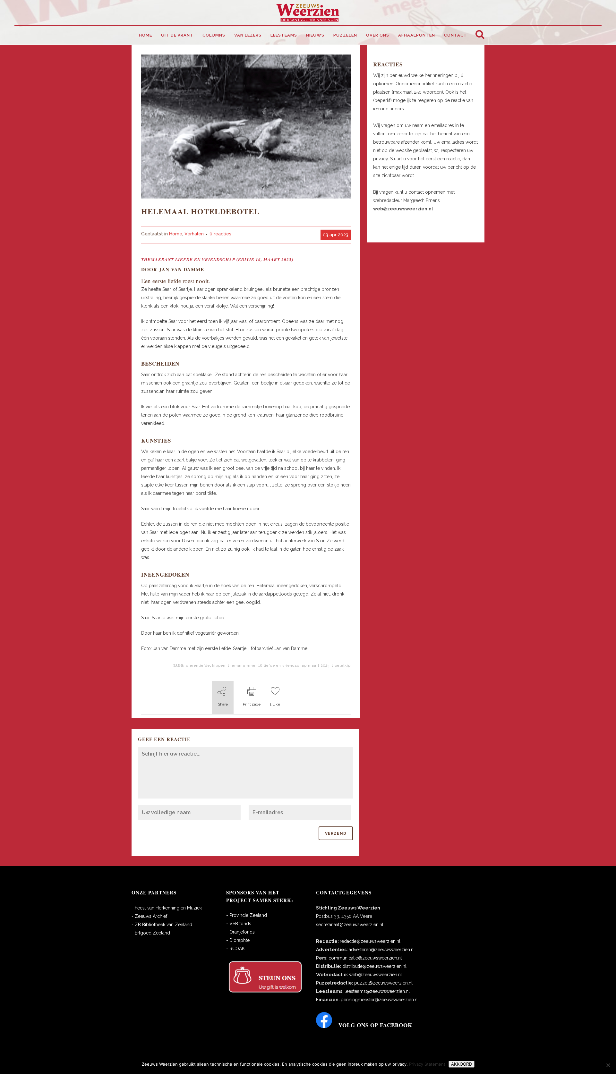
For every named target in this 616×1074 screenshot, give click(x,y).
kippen (219, 665)
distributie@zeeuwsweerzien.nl (374, 966)
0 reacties (220, 233)
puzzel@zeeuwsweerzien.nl (383, 982)
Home (175, 233)
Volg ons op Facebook (375, 1025)
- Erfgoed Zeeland (151, 932)
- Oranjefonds (240, 931)
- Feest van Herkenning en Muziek (167, 907)
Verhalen (194, 233)
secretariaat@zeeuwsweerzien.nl (349, 924)
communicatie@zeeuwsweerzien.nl (365, 957)
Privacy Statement (427, 1064)
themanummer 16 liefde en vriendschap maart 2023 (278, 665)
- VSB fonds (238, 923)
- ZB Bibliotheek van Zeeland (162, 924)
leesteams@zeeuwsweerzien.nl (377, 991)
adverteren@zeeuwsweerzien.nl (382, 949)
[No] (608, 1065)
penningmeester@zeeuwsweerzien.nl (380, 999)
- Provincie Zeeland (246, 915)
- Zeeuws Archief (149, 916)
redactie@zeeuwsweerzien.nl (370, 941)
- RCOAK (235, 948)
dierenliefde (198, 665)
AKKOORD (461, 1064)
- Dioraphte (238, 940)
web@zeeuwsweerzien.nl (375, 974)
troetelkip (341, 665)
